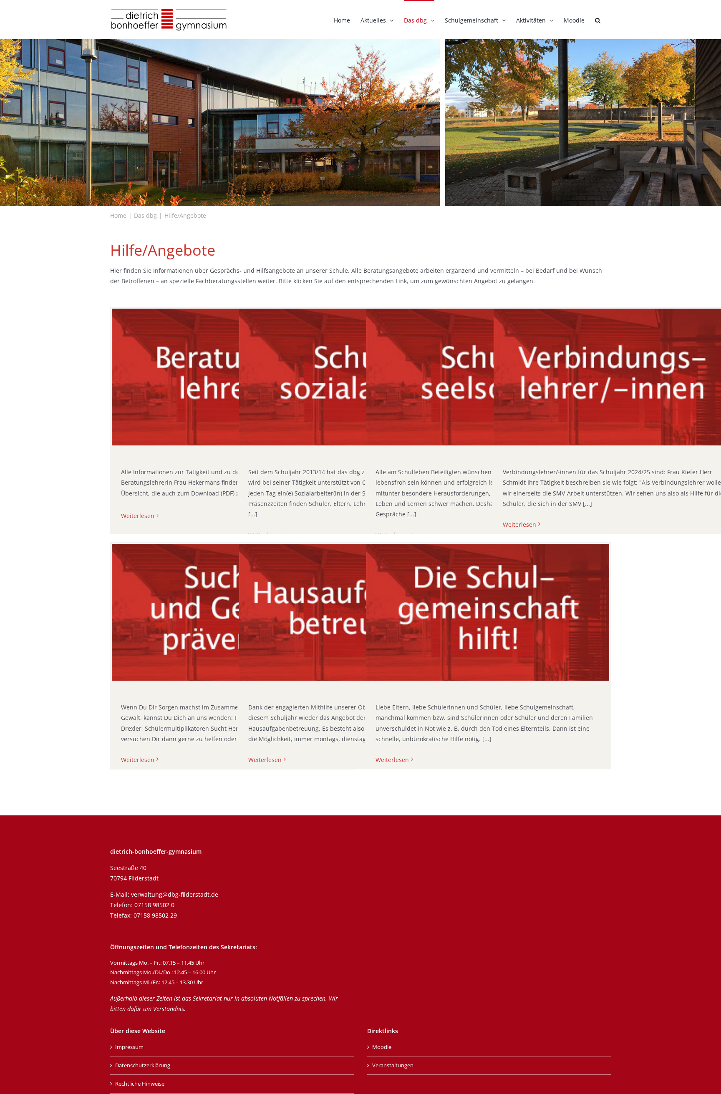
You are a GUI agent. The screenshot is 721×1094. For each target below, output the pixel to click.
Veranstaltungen (392, 1065)
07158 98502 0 (154, 905)
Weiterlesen (137, 516)
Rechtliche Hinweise (139, 1083)
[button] (597, 19)
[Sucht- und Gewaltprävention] (233, 612)
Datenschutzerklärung (142, 1065)
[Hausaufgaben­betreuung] (360, 612)
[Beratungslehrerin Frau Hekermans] (233, 377)
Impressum (129, 1047)
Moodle (381, 1047)
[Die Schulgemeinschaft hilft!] (487, 612)
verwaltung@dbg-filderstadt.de (174, 894)
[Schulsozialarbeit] (360, 377)
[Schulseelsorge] (487, 377)
